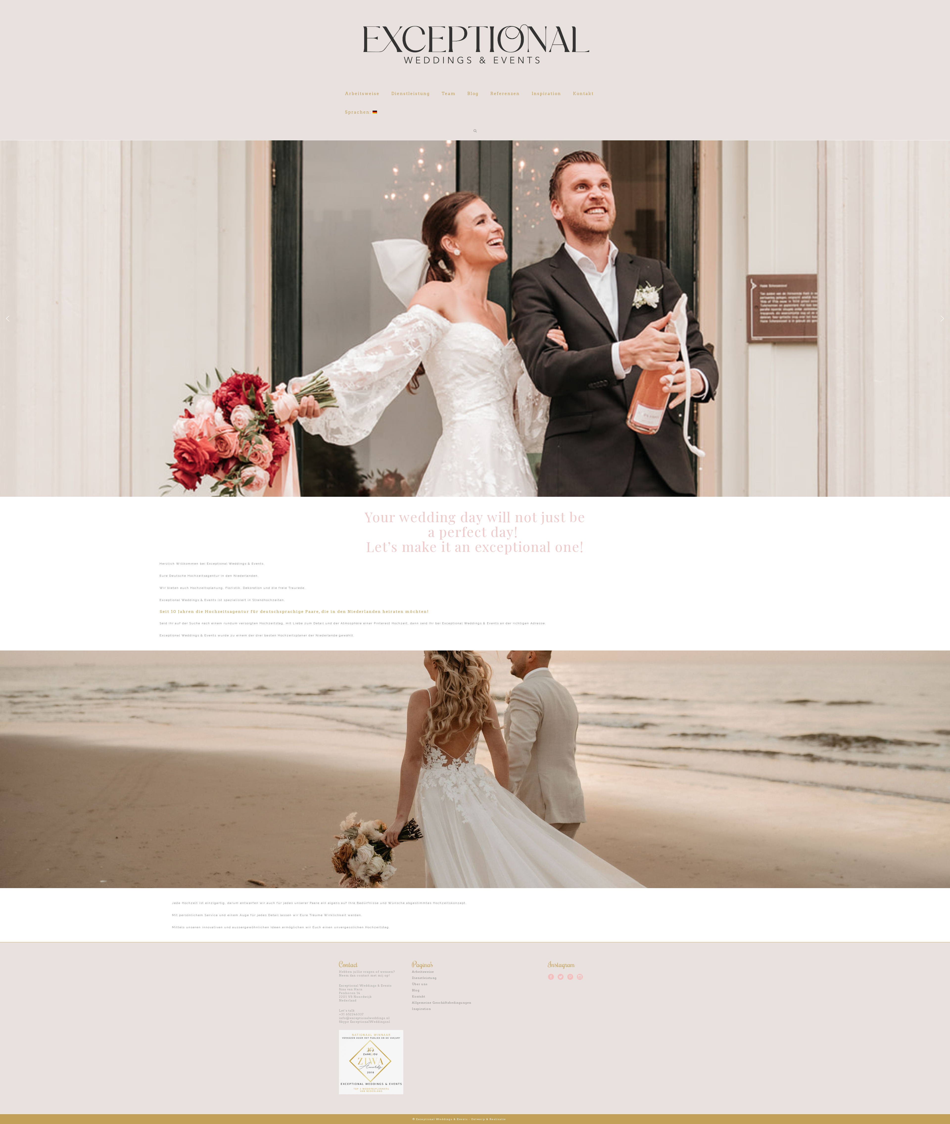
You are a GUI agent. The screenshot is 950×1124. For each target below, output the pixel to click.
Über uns (420, 984)
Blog (416, 990)
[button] (8, 319)
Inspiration (421, 1009)
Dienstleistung (424, 978)
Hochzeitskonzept (449, 903)
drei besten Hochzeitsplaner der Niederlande (297, 635)
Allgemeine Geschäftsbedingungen (441, 1002)
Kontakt (418, 996)
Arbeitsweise (423, 972)
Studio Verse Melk (522, 1119)
